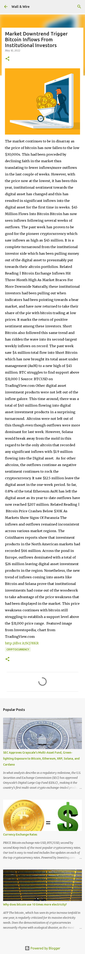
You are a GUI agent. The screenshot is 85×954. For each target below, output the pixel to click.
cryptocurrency (18, 649)
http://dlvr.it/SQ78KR (22, 643)
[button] (7, 59)
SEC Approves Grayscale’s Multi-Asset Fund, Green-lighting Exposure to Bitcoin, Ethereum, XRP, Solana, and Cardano (41, 758)
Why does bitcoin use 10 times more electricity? (35, 904)
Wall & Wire (21, 6)
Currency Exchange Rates (20, 834)
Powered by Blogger (45, 948)
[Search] (79, 7)
